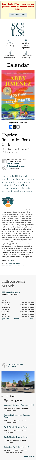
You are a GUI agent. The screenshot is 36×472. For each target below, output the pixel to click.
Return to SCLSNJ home (8, 469)
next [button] (32, 319)
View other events (18, 15)
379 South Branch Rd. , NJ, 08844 (15, 366)
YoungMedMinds (19, 405)
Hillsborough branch (16, 166)
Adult (11, 260)
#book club (21, 266)
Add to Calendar (13, 164)
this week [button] (18, 319)
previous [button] (5, 319)
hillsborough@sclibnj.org (11, 292)
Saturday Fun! (16, 447)
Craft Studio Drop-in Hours (16, 427)
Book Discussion (14, 263)
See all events (29, 456)
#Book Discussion (11, 266)
